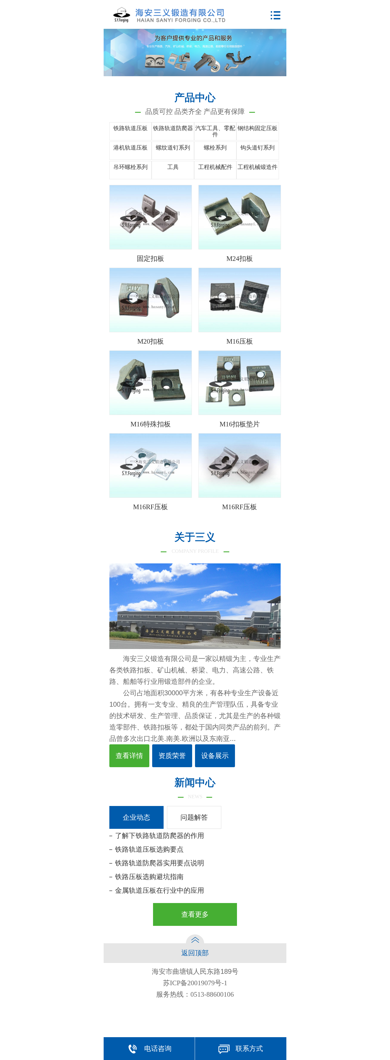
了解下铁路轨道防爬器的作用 (159, 835)
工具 (173, 167)
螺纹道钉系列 (173, 147)
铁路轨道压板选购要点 (149, 849)
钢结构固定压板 (258, 128)
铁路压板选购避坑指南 (149, 876)
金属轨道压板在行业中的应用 (159, 890)
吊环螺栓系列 (130, 167)
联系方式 (249, 1048)
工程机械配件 (215, 167)
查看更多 (195, 914)
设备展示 (215, 755)
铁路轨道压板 (130, 128)
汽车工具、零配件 (215, 131)
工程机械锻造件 (258, 167)
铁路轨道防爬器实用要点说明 (159, 863)
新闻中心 (195, 788)
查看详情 (129, 755)
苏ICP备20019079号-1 (195, 983)
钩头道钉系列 (257, 147)
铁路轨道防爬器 (173, 128)
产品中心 (195, 103)
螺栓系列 (215, 147)
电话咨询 (158, 1048)
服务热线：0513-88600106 (195, 994)
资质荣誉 (172, 755)
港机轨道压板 (130, 147)
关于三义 (195, 542)
